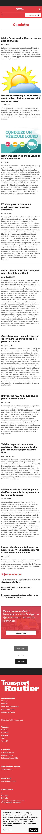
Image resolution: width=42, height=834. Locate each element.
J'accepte (33, 830)
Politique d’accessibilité (9, 758)
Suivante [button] (21, 661)
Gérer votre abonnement (10, 706)
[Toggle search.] (40, 9)
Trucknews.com (6, 769)
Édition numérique (8, 709)
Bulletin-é (4, 704)
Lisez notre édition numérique (12, 720)
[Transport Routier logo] (20, 691)
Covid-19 (4, 741)
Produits (4, 730)
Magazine (4, 701)
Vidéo (3, 738)
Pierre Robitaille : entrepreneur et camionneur (16, 588)
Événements (5, 735)
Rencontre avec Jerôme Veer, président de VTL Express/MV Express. (19, 596)
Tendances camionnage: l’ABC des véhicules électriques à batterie (20, 581)
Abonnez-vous (21, 633)
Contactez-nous (7, 755)
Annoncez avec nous (8, 781)
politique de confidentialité (13, 823)
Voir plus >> (7, 830)
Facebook (4, 795)
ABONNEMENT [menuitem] (31, 15)
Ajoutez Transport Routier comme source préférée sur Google (13, 802)
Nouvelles (5, 732)
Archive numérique (8, 712)
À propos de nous (7, 752)
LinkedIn (4, 798)
